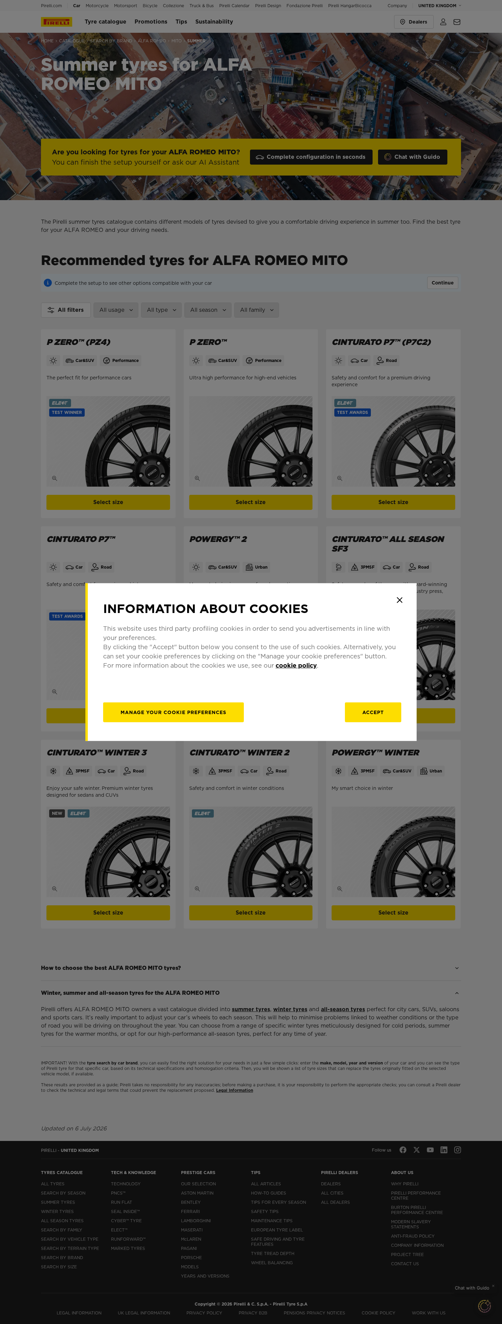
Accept (373, 712)
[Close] (399, 600)
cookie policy (296, 665)
